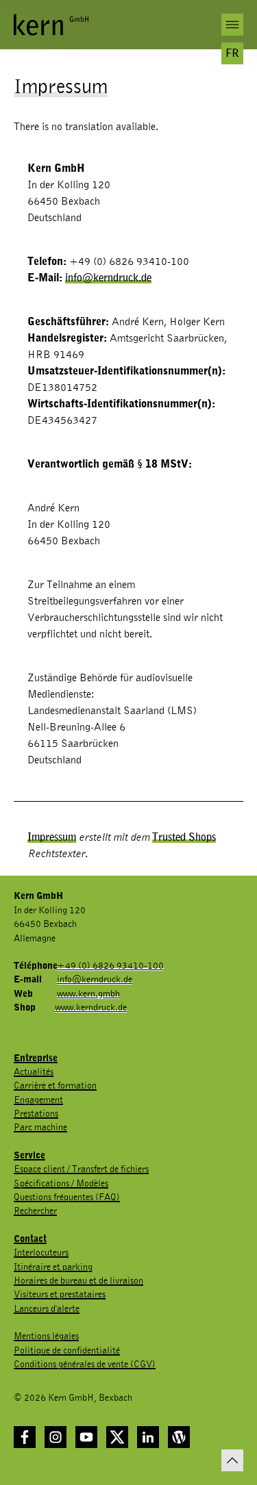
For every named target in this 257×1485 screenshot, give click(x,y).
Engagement (38, 1100)
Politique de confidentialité (67, 1351)
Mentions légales (46, 1336)
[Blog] (179, 1437)
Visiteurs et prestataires (60, 1294)
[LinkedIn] (148, 1437)
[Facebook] (25, 1437)
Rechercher (35, 1211)
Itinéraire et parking (53, 1267)
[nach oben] (232, 1460)
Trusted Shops (184, 837)
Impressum (51, 837)
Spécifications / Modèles (61, 1184)
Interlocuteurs (41, 1253)
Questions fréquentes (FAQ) (67, 1197)
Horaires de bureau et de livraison (78, 1281)
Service (29, 1155)
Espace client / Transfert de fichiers (81, 1169)
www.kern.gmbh (88, 994)
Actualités (33, 1072)
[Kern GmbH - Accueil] (51, 25)
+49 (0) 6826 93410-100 (110, 966)
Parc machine (40, 1127)
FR (232, 53)
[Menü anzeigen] (232, 25)
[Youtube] (86, 1437)
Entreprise (36, 1058)
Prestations (36, 1114)
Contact (30, 1239)
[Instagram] (55, 1437)
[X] (117, 1437)
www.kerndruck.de (91, 1008)
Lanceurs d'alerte (46, 1309)
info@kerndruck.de (108, 277)
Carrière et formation (55, 1086)
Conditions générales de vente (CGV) (85, 1364)
